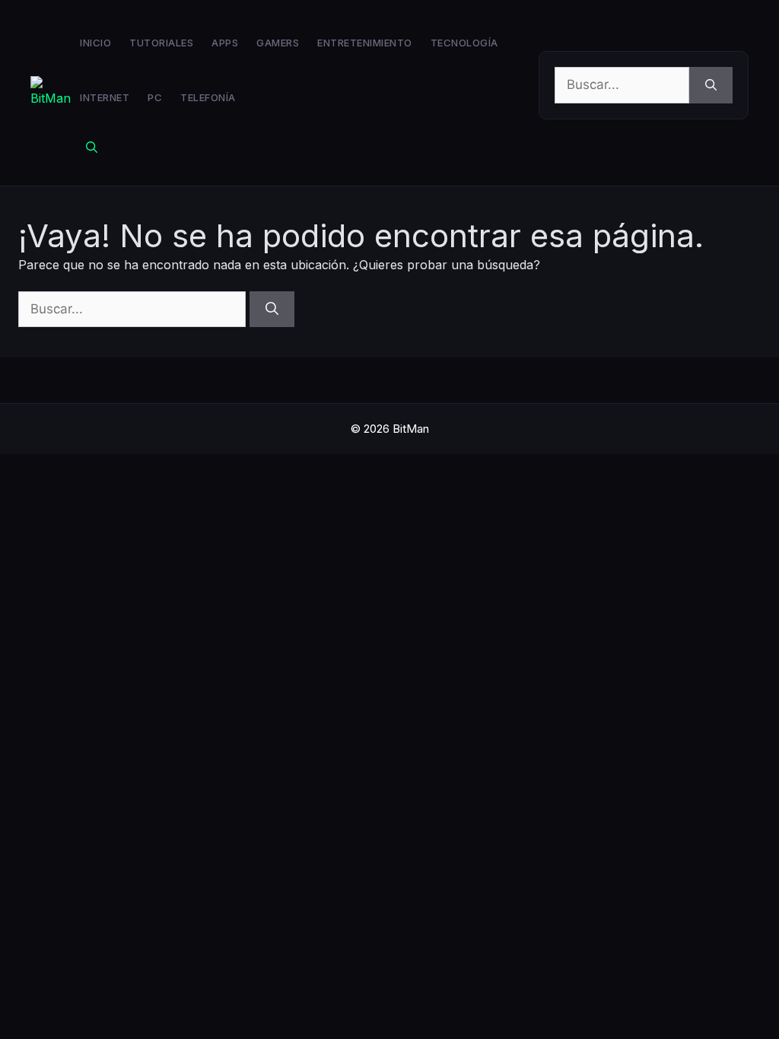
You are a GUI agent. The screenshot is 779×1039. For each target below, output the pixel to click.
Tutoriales (161, 43)
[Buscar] (711, 85)
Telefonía (208, 97)
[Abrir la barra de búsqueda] (92, 147)
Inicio (95, 43)
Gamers (277, 43)
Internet (104, 97)
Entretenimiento (364, 43)
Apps (224, 43)
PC (155, 97)
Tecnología (464, 43)
